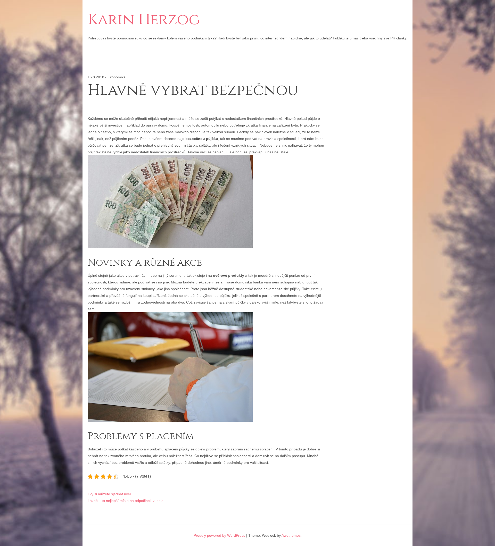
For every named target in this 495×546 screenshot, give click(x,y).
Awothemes (291, 535)
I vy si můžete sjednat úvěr (109, 494)
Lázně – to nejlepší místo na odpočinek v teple (125, 501)
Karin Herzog (144, 20)
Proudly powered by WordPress (219, 535)
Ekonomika (117, 77)
